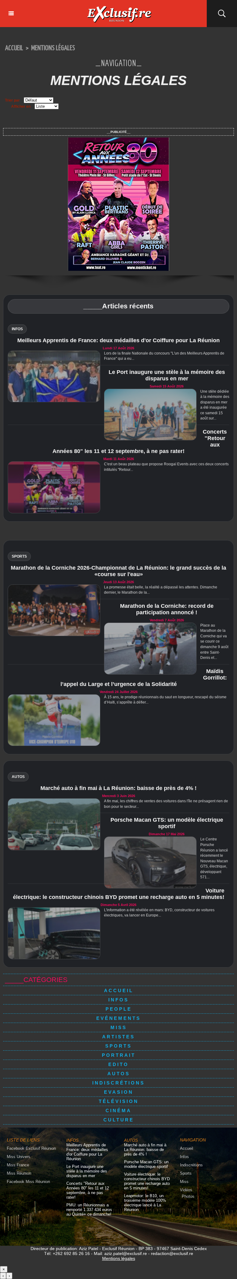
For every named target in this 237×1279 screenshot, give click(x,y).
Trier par (12, 100)
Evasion (118, 1092)
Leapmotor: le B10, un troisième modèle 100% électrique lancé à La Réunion (145, 1202)
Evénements (118, 1018)
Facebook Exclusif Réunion (31, 1148)
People (119, 1009)
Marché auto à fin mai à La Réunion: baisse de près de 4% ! (118, 788)
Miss (118, 1027)
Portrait (118, 1055)
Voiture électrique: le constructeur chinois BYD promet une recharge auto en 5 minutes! (118, 894)
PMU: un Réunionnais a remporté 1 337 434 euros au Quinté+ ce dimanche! (89, 1210)
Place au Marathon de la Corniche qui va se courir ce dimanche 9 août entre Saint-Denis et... (214, 641)
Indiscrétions (118, 1082)
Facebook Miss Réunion (28, 1181)
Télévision (119, 1101)
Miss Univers (18, 1156)
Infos (118, 999)
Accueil (14, 48)
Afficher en (21, 106)
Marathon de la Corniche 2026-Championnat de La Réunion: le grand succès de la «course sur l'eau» (118, 571)
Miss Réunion (19, 1173)
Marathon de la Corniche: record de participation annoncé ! (167, 609)
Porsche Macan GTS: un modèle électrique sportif (166, 823)
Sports (118, 1045)
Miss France (18, 1165)
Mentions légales (53, 48)
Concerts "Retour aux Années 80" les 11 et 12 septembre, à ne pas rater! (87, 1190)
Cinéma (118, 1110)
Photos (188, 1196)
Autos (118, 1073)
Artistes (118, 1036)
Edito (118, 1064)
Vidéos (186, 1190)
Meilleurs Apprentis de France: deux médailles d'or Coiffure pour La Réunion (118, 340)
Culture (118, 1119)
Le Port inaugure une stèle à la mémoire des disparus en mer (167, 375)
